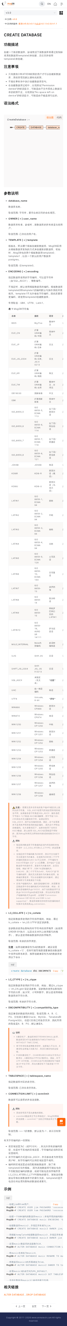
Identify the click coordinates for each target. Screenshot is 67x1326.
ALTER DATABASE (14, 1294)
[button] (61, 13)
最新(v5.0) (24, 23)
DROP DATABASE (36, 1294)
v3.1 (32, 23)
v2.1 (43, 23)
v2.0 (49, 23)
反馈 (61, 1123)
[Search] (42, 3)
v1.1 (55, 23)
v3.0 (15, 19)
